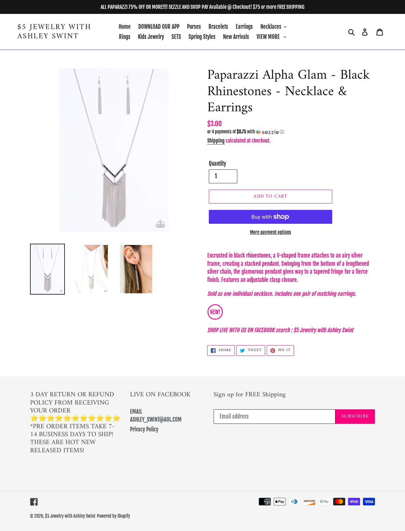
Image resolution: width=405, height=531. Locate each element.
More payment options (270, 232)
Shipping (216, 140)
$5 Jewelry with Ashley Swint (54, 32)
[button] (291, 132)
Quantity (217, 163)
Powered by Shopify (113, 516)
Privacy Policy (144, 429)
